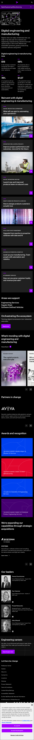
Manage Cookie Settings (17, 735)
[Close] (32, 705)
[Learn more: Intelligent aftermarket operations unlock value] (17, 281)
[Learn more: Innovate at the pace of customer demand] (17, 185)
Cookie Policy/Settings (7, 690)
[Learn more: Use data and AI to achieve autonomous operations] (17, 121)
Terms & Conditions (6, 687)
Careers (3, 669)
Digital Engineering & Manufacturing (11, 7)
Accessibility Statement (7, 693)
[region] (17, 721)
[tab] (17, 302)
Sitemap (3, 681)
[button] (6, 326)
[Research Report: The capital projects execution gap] (13, 368)
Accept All (17, 725)
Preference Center (6, 665)
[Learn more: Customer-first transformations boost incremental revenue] (17, 210)
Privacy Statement (6, 684)
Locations (4, 678)
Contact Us (4, 675)
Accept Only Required (17, 730)
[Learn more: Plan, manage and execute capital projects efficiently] (17, 156)
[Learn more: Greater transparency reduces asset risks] (17, 236)
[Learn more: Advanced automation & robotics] (17, 258)
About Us (3, 672)
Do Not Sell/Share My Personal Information (13, 696)
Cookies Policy (26, 720)
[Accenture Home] (17, 2)
